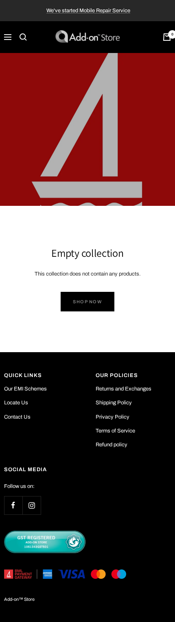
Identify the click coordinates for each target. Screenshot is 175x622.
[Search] (23, 37)
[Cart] (167, 37)
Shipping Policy (114, 403)
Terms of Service (115, 431)
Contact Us (17, 417)
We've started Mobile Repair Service (88, 10)
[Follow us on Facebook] (13, 505)
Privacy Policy (112, 417)
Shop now (87, 301)
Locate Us (16, 403)
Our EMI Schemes (25, 389)
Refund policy (111, 445)
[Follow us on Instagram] (31, 505)
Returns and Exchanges (123, 389)
